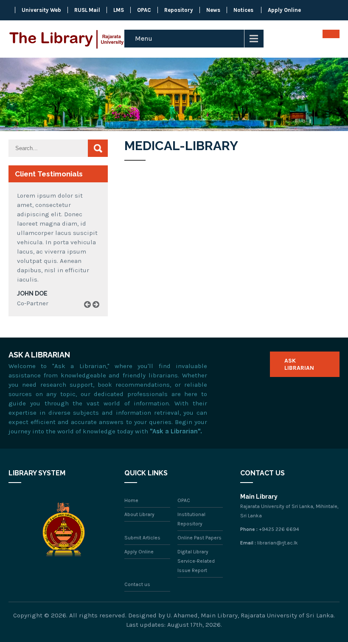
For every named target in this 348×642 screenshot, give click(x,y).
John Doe (32, 293)
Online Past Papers (199, 538)
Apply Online (284, 10)
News (213, 10)
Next (99, 314)
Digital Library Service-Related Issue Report (196, 561)
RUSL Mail (87, 10)
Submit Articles (142, 538)
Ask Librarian (299, 364)
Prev (90, 314)
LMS (118, 10)
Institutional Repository (191, 519)
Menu (143, 38)
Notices (243, 10)
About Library (139, 514)
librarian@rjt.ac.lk (277, 543)
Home (131, 500)
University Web (41, 10)
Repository (178, 10)
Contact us (137, 584)
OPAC (144, 10)
